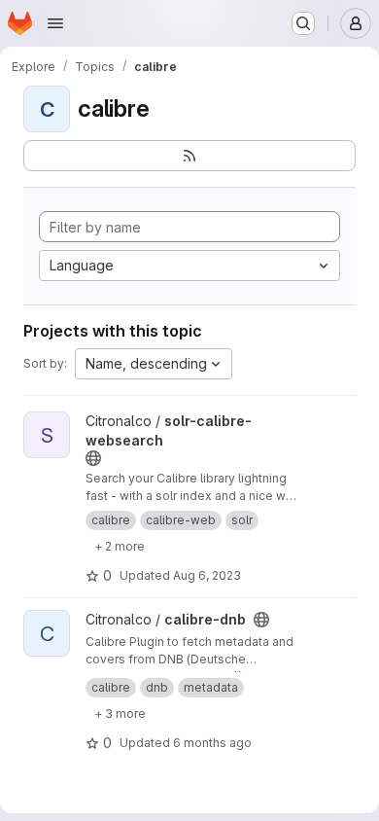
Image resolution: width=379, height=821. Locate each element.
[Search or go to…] (303, 23)
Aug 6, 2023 (207, 575)
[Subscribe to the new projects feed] (189, 155)
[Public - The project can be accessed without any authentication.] (93, 458)
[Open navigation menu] (55, 23)
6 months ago (212, 742)
